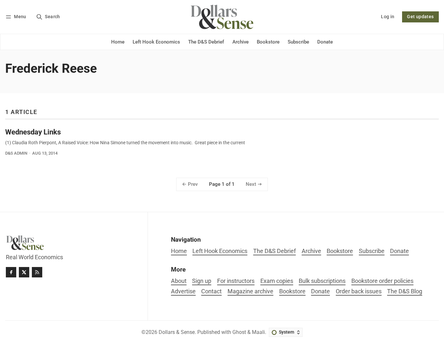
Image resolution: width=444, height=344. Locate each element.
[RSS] (37, 272)
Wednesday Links (33, 132)
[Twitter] (24, 272)
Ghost (239, 332)
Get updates (420, 16)
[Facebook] (11, 272)
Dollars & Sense (177, 332)
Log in (387, 16)
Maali (258, 332)
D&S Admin (16, 153)
